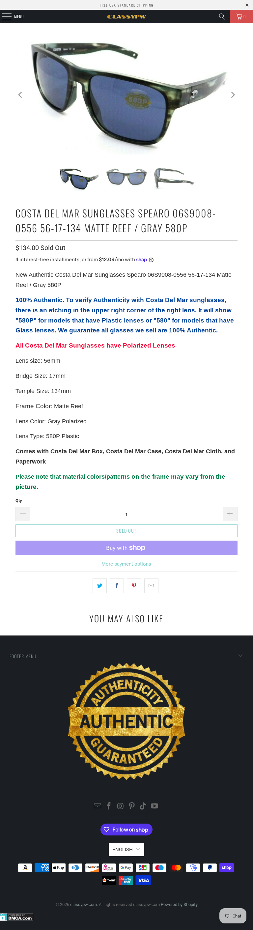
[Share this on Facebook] (117, 585)
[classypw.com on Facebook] (109, 807)
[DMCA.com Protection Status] (16, 919)
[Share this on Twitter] (100, 585)
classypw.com (83, 904)
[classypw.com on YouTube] (155, 807)
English (122, 850)
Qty (18, 500)
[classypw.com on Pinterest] (132, 807)
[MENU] (3, 16)
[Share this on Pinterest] (134, 585)
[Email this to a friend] (151, 585)
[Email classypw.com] (97, 807)
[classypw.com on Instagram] (121, 807)
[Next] (232, 95)
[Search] (222, 16)
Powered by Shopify (179, 904)
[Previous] (20, 95)
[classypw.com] (126, 16)
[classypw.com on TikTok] (143, 807)
